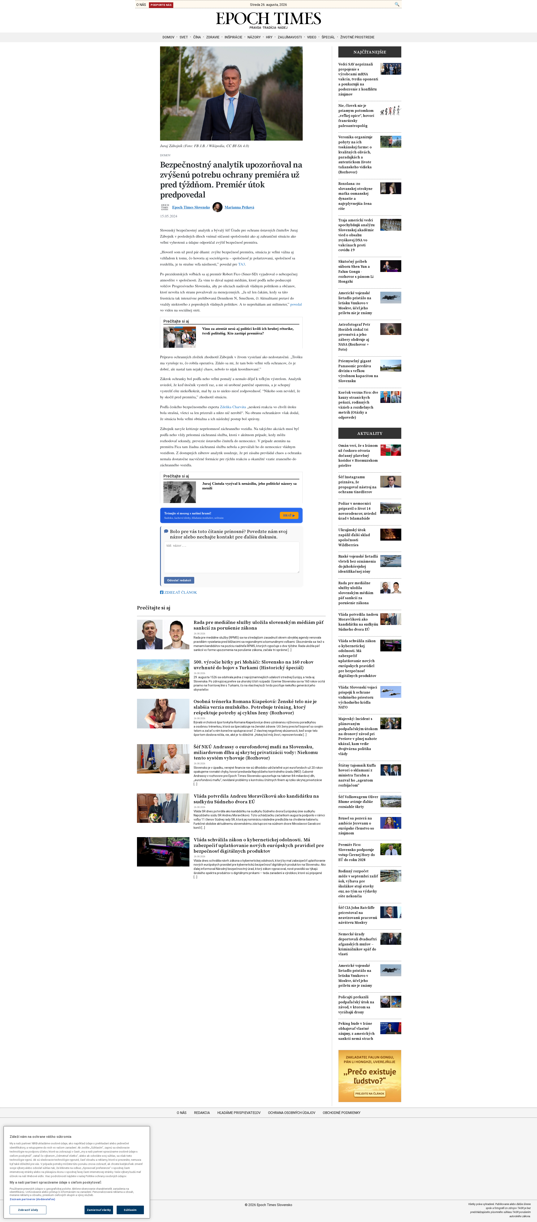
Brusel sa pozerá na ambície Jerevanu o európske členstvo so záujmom (356, 826)
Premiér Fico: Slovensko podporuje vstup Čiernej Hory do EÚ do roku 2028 (356, 852)
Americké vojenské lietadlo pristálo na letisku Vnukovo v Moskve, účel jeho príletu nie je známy (355, 303)
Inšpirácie (233, 37)
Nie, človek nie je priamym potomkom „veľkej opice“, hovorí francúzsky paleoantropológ (356, 115)
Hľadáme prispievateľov (239, 1113)
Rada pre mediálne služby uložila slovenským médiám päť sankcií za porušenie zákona (258, 625)
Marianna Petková (239, 207)
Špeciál (328, 37)
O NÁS (141, 5)
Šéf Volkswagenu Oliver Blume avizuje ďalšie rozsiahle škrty (358, 802)
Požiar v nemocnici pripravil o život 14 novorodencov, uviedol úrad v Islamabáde (357, 511)
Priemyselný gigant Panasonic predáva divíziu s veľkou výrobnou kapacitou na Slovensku (358, 371)
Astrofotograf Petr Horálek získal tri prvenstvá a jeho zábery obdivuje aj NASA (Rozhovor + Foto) (354, 337)
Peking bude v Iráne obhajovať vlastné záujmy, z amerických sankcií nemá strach (356, 1031)
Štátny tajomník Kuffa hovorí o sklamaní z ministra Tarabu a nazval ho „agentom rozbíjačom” (357, 775)
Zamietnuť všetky (99, 1210)
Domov (168, 37)
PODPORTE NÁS (161, 5)
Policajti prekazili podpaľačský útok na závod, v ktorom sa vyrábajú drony (356, 1004)
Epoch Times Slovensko (191, 207)
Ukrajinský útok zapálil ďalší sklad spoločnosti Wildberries (354, 537)
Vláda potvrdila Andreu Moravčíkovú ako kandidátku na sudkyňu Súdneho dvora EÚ (256, 799)
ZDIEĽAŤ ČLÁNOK (180, 592)
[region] (76, 1172)
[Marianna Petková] (217, 207)
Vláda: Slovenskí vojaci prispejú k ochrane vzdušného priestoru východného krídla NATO (357, 697)
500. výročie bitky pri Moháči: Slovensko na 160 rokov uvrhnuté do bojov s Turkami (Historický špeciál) (254, 665)
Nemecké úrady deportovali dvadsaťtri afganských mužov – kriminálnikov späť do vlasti (357, 944)
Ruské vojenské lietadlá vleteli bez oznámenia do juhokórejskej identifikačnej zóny (358, 564)
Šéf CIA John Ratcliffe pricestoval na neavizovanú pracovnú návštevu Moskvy (357, 915)
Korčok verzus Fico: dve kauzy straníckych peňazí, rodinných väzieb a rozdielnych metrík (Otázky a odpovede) (358, 405)
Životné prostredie (357, 37)
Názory (254, 37)
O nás (181, 1113)
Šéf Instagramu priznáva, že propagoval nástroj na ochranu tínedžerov (357, 484)
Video (311, 37)
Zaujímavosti (290, 37)
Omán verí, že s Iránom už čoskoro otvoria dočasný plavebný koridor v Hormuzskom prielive (358, 455)
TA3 (241, 264)
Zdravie (212, 37)
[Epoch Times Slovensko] (268, 28)
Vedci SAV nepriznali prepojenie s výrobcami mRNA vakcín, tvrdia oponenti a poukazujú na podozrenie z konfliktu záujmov (358, 79)
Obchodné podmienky (341, 1113)
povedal (296, 304)
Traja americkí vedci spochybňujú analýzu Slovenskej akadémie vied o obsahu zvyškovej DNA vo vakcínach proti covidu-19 (356, 235)
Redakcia (202, 1113)
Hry (269, 37)
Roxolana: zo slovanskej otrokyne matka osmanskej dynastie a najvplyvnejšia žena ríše (355, 196)
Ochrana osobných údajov (291, 1113)
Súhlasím (130, 1210)
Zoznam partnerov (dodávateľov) (32, 1199)
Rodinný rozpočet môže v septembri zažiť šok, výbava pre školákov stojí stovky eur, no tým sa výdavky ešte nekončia (358, 884)
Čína (197, 37)
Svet (184, 37)
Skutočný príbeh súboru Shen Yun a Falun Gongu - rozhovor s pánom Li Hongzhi (356, 271)
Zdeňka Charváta (233, 406)
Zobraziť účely (28, 1210)
